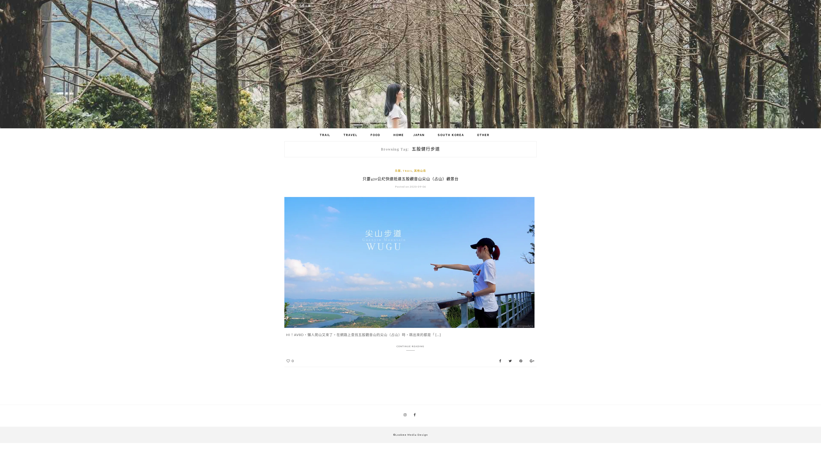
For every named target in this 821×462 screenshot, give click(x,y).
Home (398, 135)
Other (483, 135)
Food (375, 135)
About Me (521, 5)
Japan (419, 135)
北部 (398, 170)
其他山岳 (420, 170)
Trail (325, 135)
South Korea (451, 135)
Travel (350, 135)
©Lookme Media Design (410, 434)
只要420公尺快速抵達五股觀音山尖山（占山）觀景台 (411, 178)
